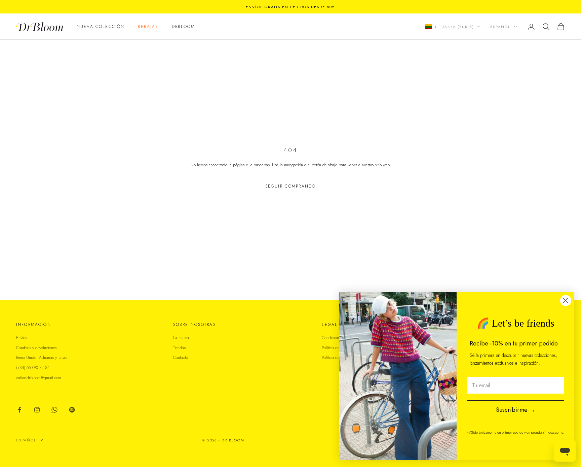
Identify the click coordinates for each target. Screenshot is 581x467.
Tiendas (179, 348)
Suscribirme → (515, 409)
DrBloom (183, 27)
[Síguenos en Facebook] (19, 409)
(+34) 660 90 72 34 (33, 368)
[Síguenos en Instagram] (37, 409)
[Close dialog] (566, 300)
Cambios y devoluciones (36, 348)
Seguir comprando (290, 186)
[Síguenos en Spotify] (72, 409)
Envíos (21, 338)
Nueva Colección (100, 27)
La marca (181, 338)
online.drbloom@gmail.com (38, 378)
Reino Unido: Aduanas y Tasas (41, 358)
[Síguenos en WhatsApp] (54, 409)
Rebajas (148, 27)
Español (500, 26)
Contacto (180, 358)
